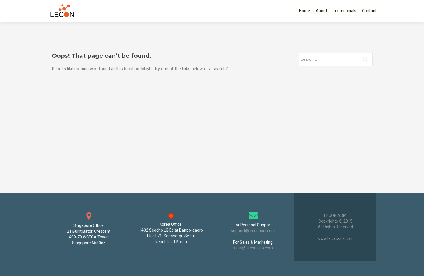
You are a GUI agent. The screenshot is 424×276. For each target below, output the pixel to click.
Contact (369, 10)
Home (304, 10)
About (321, 10)
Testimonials (344, 10)
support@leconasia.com (253, 230)
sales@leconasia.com (253, 248)
